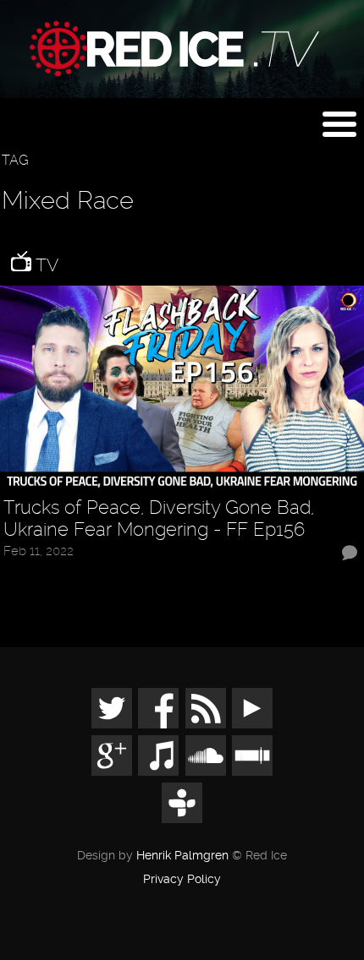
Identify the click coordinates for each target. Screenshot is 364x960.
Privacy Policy (182, 880)
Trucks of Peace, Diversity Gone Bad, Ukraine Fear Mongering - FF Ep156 (158, 518)
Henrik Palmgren (182, 855)
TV (44, 264)
